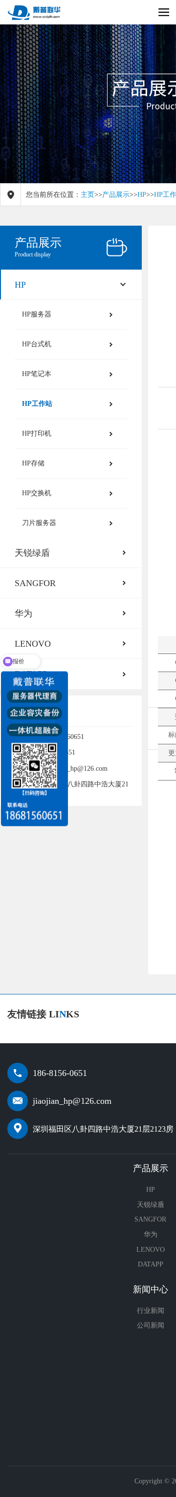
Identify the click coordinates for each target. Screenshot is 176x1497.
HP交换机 (36, 493)
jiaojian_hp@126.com (72, 1101)
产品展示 (116, 194)
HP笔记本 (36, 374)
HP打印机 (36, 433)
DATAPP (150, 1264)
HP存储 (33, 463)
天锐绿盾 (32, 553)
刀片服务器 (39, 523)
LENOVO (150, 1249)
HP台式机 (36, 344)
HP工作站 (37, 403)
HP (141, 194)
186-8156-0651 (60, 1073)
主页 (87, 194)
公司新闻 (150, 1325)
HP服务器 (36, 314)
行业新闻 (150, 1310)
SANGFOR (35, 583)
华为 (23, 613)
